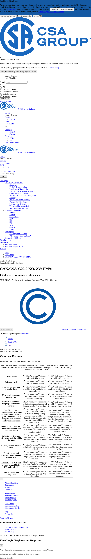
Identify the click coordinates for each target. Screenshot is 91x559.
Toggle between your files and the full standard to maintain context (11, 428)
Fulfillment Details (12, 495)
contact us (25, 334)
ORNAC (12, 227)
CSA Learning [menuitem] (5, 240)
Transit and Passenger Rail (19, 206)
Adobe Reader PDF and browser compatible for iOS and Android (11, 465)
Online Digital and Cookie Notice (51, 12)
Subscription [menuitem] (9, 232)
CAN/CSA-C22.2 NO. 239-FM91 (18, 257)
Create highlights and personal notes (11, 389)
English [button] (7, 117)
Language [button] (8, 130)
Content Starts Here (7, 261)
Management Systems (17, 204)
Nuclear (12, 198)
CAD (11, 124)
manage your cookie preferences (62, 9)
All (4, 87)
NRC (11, 225)
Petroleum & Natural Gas (18, 189)
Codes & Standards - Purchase (11, 263)
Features (11, 372)
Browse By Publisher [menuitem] (13, 210)
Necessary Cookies (10, 89)
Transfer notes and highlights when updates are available (11, 455)
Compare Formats (11, 356)
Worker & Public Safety (18, 202)
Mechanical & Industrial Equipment (22, 196)
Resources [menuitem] (4, 242)
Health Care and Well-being (19, 200)
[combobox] (11, 174)
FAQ (7, 512)
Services (8, 487)
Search (2, 82)
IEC (11, 221)
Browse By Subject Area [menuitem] (14, 183)
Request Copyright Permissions (74, 329)
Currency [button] (8, 136)
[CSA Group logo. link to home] (45, 55)
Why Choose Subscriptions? (20, 236)
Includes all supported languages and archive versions (11, 404)
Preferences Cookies (10, 92)
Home (7, 253)
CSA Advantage (34, 372)
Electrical (12, 185)
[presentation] (0, 57)
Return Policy (10, 493)
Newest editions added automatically (11, 396)
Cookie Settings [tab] (11, 76)
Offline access (11, 377)
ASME (12, 212)
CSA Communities (12, 506)
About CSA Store (11, 483)
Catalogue (8, 489)
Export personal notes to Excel (11, 447)
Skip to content (5, 101)
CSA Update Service (12, 508)
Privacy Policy (10, 529)
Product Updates (11, 500)
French (12, 119)
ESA (11, 219)
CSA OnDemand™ (12, 142)
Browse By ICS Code (13, 238)
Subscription (9, 485)
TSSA (11, 229)
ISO (11, 223)
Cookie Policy (54, 68)
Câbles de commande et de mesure (21, 275)
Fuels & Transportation (18, 187)
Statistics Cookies (9, 94)
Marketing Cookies (10, 96)
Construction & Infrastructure (20, 193)
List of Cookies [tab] (10, 78)
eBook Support (10, 498)
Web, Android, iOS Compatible (11, 473)
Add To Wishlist (6, 329)
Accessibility (9, 531)
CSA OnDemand (60, 372)
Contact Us (9, 514)
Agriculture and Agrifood (18, 208)
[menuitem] (50, 185)
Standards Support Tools (14, 246)
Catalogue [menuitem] (4, 181)
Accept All (11, 9)
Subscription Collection (18, 234)
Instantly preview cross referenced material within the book (11, 438)
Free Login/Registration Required (20, 540)
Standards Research (12, 244)
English (12, 132)
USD (7, 121)
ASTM (12, 215)
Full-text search (11, 382)
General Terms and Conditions (16, 527)
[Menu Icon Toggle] (6, 126)
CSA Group (13, 217)
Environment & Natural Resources (22, 191)
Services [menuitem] (3, 249)
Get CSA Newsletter (7, 518)
